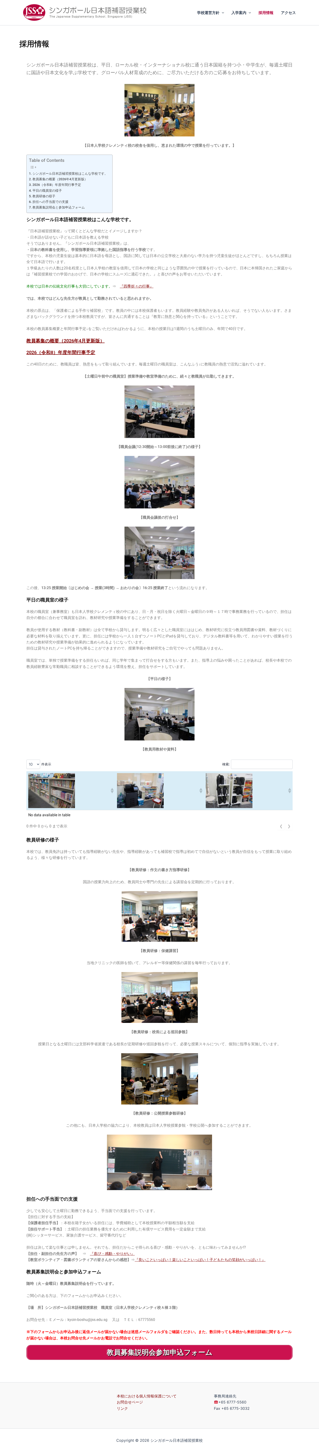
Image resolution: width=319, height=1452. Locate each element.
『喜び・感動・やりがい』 (112, 1253)
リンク (122, 1408)
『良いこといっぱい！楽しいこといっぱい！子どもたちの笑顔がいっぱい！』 (200, 1259)
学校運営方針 (208, 12)
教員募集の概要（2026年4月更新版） (60, 179)
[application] (222, 12)
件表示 (46, 764)
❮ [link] (281, 826)
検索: (226, 764)
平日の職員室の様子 (47, 191)
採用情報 (266, 12)
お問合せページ (130, 1402)
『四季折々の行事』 (136, 286)
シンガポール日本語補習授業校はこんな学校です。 (70, 174)
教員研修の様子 (43, 196)
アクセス (288, 12)
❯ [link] (289, 826)
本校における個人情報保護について (147, 1396)
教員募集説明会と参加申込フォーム (58, 207)
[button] (111, 790)
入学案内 (238, 12)
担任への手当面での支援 (50, 202)
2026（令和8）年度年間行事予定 (58, 185)
